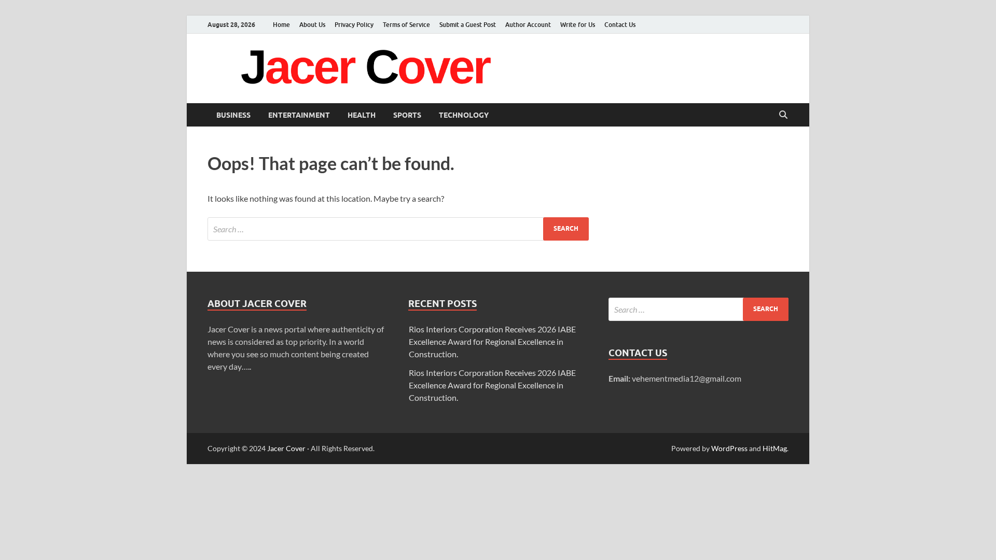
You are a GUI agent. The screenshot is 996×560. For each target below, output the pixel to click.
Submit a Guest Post (467, 25)
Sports (407, 115)
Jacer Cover (286, 448)
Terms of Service (406, 25)
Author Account (528, 25)
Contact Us (619, 25)
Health (362, 115)
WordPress (729, 448)
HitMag (775, 448)
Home (281, 25)
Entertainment (299, 115)
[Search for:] (398, 229)
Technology (464, 115)
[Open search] (783, 115)
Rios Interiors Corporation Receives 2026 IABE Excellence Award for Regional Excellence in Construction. (492, 341)
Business (233, 115)
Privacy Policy (354, 25)
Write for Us (577, 25)
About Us (312, 25)
